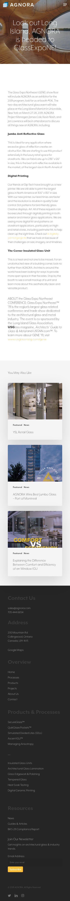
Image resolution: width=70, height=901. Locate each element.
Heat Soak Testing (18, 785)
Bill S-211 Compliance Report (23, 829)
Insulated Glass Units (20, 763)
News (26, 425)
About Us (13, 693)
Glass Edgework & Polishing (24, 774)
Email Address (16, 856)
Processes (13, 677)
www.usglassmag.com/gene (27, 339)
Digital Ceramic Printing (21, 790)
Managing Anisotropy (20, 744)
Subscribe (15, 869)
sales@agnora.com (19, 608)
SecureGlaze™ (16, 722)
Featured (17, 425)
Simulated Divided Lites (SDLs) (25, 733)
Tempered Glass (17, 779)
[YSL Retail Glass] (35, 411)
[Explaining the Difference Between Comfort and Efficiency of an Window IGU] (35, 543)
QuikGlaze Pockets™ (19, 727)
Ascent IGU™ (15, 738)
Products (13, 683)
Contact (12, 699)
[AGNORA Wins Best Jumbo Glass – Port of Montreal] (35, 475)
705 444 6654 (15, 612)
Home (11, 672)
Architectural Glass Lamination (26, 768)
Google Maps (16, 650)
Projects (12, 688)
